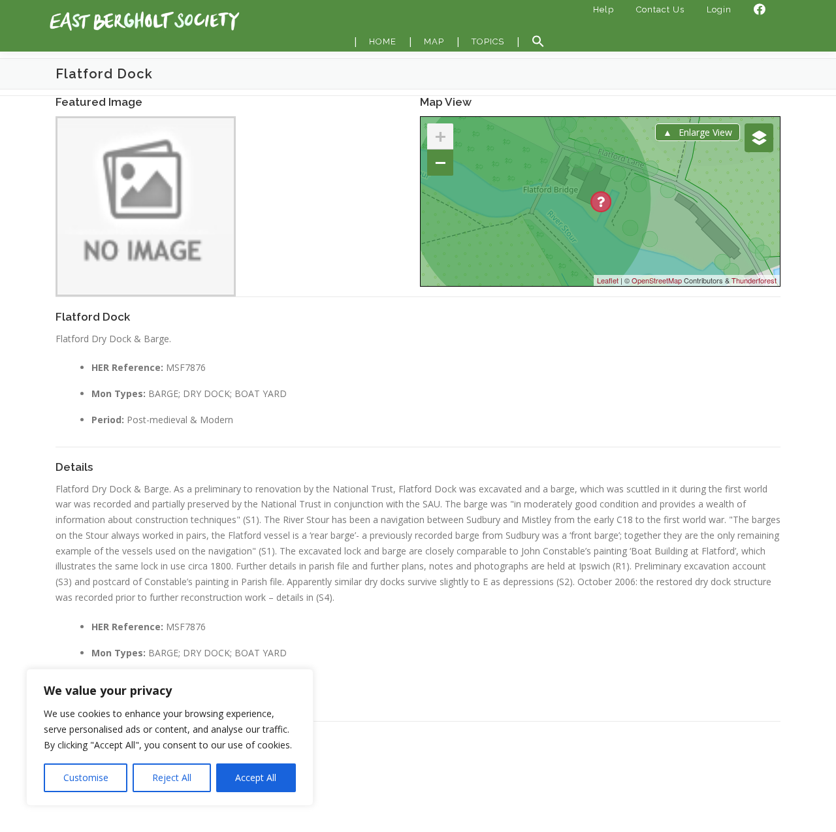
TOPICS (488, 41)
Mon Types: (118, 393)
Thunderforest (754, 280)
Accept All (255, 777)
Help (603, 9)
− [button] (440, 162)
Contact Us (660, 9)
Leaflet (608, 280)
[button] (538, 42)
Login (719, 9)
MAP (434, 41)
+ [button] (440, 136)
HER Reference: (127, 367)
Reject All (171, 777)
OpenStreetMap (657, 280)
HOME (382, 41)
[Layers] (759, 137)
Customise (85, 777)
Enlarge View (705, 132)
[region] (170, 737)
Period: (107, 419)
